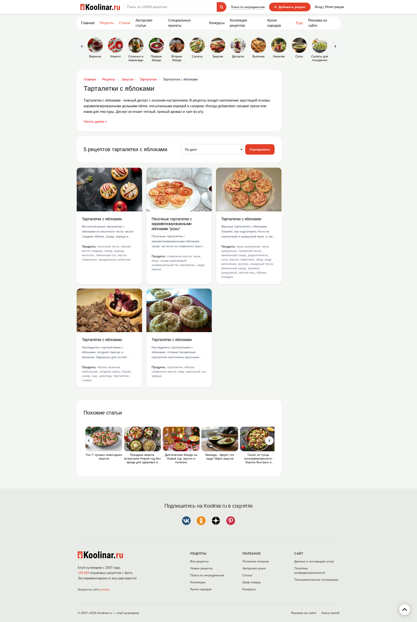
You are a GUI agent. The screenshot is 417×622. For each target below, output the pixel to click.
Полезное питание (255, 561)
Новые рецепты (201, 568)
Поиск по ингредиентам (248, 7)
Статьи (247, 575)
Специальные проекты (179, 22)
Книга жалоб (330, 613)
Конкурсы (217, 23)
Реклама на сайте (317, 22)
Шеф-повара (251, 582)
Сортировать (260, 149)
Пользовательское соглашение (316, 579)
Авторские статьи (144, 22)
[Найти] (221, 7)
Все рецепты (199, 561)
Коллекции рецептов (238, 22)
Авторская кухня (254, 568)
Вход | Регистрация (329, 7)
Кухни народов (274, 22)
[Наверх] (404, 609)
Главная (87, 23)
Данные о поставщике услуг (314, 561)
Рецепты (107, 23)
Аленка (104, 589)
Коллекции (197, 582)
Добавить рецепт (289, 7)
